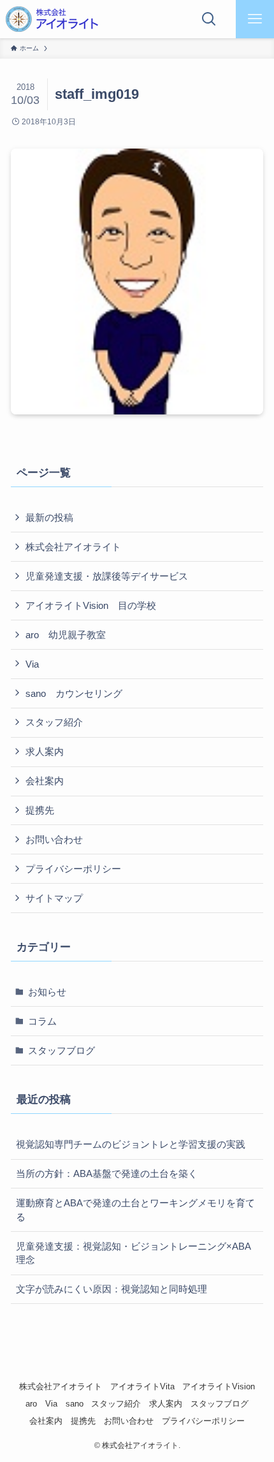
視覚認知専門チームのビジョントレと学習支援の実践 (130, 1144)
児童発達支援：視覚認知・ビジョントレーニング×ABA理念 (133, 1253)
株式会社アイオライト (73, 546)
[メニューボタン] (255, 19)
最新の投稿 (49, 517)
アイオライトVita (142, 1386)
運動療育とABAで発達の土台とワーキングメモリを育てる (135, 1209)
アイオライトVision (218, 1386)
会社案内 (44, 780)
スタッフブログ (61, 1050)
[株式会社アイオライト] (52, 19)
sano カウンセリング (73, 693)
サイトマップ (54, 898)
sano (74, 1403)
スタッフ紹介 (54, 722)
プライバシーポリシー (73, 868)
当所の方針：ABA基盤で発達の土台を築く (107, 1173)
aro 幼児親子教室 (65, 634)
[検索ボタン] (209, 19)
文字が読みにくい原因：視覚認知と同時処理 (111, 1288)
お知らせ (47, 991)
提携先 (39, 810)
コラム (42, 1021)
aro (31, 1403)
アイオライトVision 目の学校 (90, 605)
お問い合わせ (54, 839)
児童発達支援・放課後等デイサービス (106, 576)
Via (32, 664)
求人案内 (44, 751)
